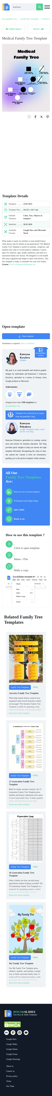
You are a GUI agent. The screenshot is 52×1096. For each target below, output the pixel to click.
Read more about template (19, 713)
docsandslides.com (13, 406)
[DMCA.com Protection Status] (12, 1026)
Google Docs (11, 1039)
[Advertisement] (26, 159)
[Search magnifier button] (39, 7)
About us (9, 1066)
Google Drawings (13, 1059)
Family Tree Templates (23, 477)
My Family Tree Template (21, 963)
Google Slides (11, 1044)
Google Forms (11, 1054)
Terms (8, 1081)
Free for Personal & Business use (22, 264)
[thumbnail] (26, 659)
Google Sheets (11, 1049)
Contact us (10, 1071)
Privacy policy (12, 1076)
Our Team (10, 1086)
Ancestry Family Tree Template (24, 693)
